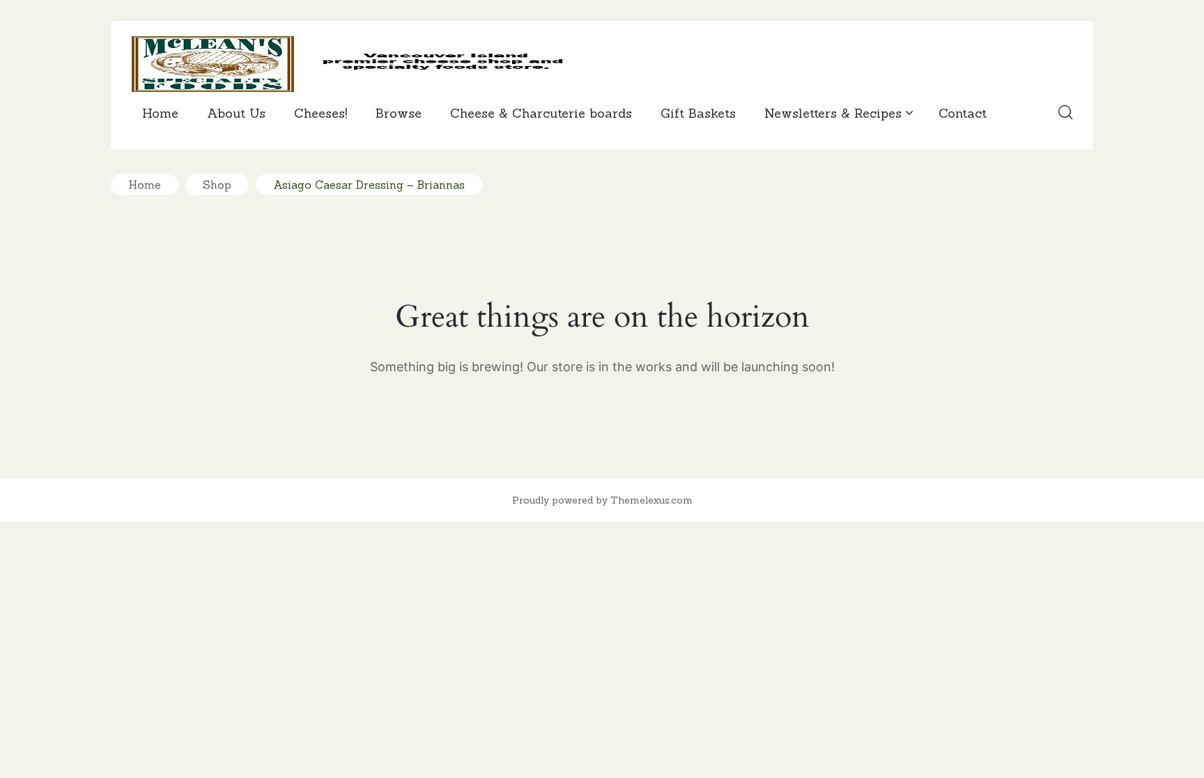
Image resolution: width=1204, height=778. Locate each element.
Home (160, 113)
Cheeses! (320, 113)
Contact (963, 113)
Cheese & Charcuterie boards (541, 113)
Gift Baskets (698, 113)
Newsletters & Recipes (833, 113)
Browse (399, 113)
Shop (217, 185)
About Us (236, 113)
